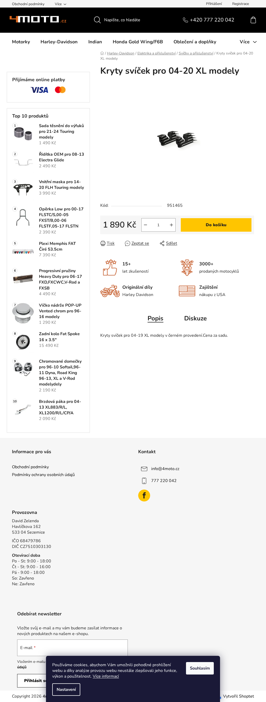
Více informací (106, 676)
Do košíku (216, 225)
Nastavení (66, 689)
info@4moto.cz (165, 469)
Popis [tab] (155, 318)
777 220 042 (164, 481)
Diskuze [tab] (195, 318)
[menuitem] (21, 42)
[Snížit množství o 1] (145, 224)
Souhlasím (200, 668)
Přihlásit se (36, 681)
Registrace (240, 3)
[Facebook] (144, 495)
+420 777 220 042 (212, 19)
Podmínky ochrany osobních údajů (43, 475)
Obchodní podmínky (28, 4)
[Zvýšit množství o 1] (171, 224)
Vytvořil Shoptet (238, 696)
